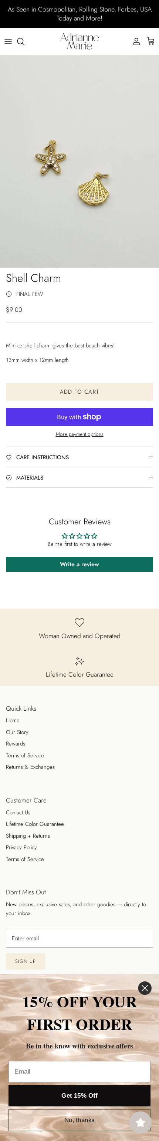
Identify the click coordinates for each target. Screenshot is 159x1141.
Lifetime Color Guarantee (35, 824)
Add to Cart (79, 392)
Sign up (25, 961)
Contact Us (18, 812)
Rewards (15, 744)
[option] (79, 162)
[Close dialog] (145, 988)
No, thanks (79, 1120)
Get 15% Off (79, 1095)
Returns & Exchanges (30, 767)
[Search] (24, 41)
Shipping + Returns (28, 836)
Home (13, 720)
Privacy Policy (21, 847)
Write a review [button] (79, 564)
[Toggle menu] (8, 41)
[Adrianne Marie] (79, 41)
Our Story (17, 732)
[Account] (134, 41)
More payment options (80, 434)
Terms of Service (25, 755)
